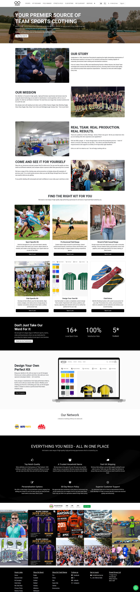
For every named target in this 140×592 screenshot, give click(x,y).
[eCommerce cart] (101, 3)
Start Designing (20, 393)
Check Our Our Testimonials (24, 341)
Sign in (122, 3)
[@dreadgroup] (51, 506)
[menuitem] (28, 3)
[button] (105, 3)
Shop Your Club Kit (22, 36)
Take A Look (32, 254)
